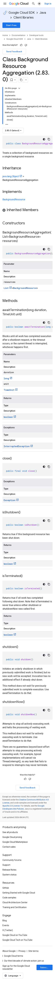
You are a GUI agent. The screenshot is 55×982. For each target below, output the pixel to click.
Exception (9, 500)
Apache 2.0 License (11, 806)
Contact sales (9, 847)
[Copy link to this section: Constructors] (29, 223)
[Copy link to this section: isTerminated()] (26, 576)
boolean (8, 417)
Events (5, 925)
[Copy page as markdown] (21, 79)
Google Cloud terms (13, 956)
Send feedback (14, 51)
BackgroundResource (13, 199)
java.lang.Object (10, 176)
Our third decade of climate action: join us (24, 961)
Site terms (33, 951)
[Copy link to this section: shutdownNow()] (28, 702)
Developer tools (36, 35)
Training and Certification (14, 907)
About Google (9, 951)
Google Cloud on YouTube (14, 935)
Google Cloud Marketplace (15, 842)
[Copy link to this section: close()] (15, 458)
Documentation (18, 35)
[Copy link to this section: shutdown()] (21, 647)
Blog (4, 920)
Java (43, 13)
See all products (10, 832)
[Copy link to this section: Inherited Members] (41, 210)
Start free (11, 25)
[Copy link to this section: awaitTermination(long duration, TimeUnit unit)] (25, 314)
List (6, 288)
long (6, 378)
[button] (27, 210)
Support (6, 865)
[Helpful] (21, 45)
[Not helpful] (26, 45)
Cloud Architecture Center (15, 902)
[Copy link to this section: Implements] (25, 192)
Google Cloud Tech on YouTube (17, 940)
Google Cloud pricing (12, 837)
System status (9, 874)
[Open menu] (5, 3)
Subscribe (45, 967)
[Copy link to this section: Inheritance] (24, 168)
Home (5, 35)
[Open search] (33, 3)
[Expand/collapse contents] (19, 88)
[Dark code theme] (44, 139)
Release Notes (9, 870)
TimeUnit (9, 389)
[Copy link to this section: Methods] (21, 301)
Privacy (22, 951)
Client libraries (23, 17)
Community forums (11, 860)
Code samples (9, 897)
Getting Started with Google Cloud (18, 892)
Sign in (47, 3)
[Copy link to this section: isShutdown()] (23, 512)
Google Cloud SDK (22, 13)
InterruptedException (17, 446)
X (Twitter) (7, 930)
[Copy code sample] (48, 139)
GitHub (5, 888)
